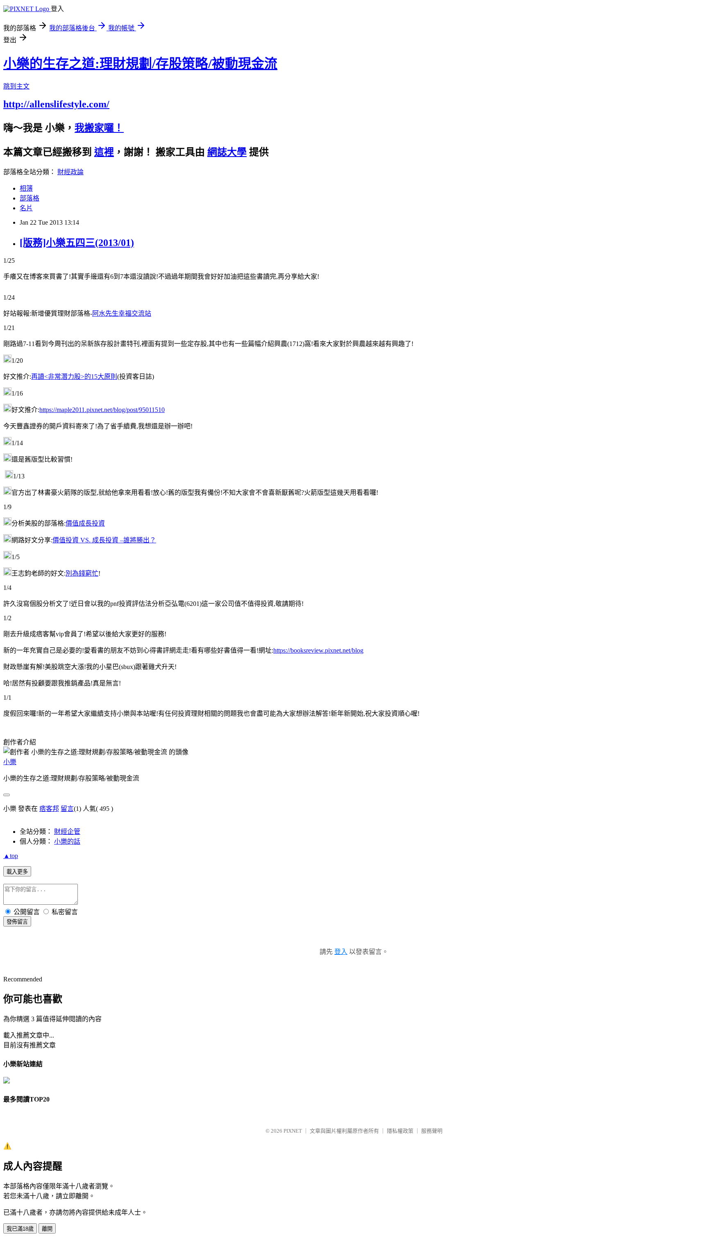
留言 (67, 808)
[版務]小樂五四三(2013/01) (77, 242)
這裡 (104, 152)
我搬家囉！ (99, 128)
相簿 (26, 188)
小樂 (9, 761)
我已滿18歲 (20, 1229)
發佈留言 (17, 922)
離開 (47, 1229)
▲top (10, 855)
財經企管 (67, 831)
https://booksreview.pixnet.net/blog (318, 650)
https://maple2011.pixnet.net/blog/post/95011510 (102, 409)
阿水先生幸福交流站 (121, 313)
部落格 (29, 198)
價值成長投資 (85, 523)
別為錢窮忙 (82, 573)
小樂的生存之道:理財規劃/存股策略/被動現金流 (140, 63)
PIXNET (293, 1131)
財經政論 (70, 171)
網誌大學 (227, 152)
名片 (26, 208)
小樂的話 (67, 841)
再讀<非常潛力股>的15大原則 (74, 376)
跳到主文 (16, 86)
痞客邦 (49, 808)
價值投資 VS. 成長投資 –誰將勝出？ (104, 540)
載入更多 (17, 872)
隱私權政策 (400, 1131)
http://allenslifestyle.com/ (56, 104)
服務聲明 (431, 1131)
